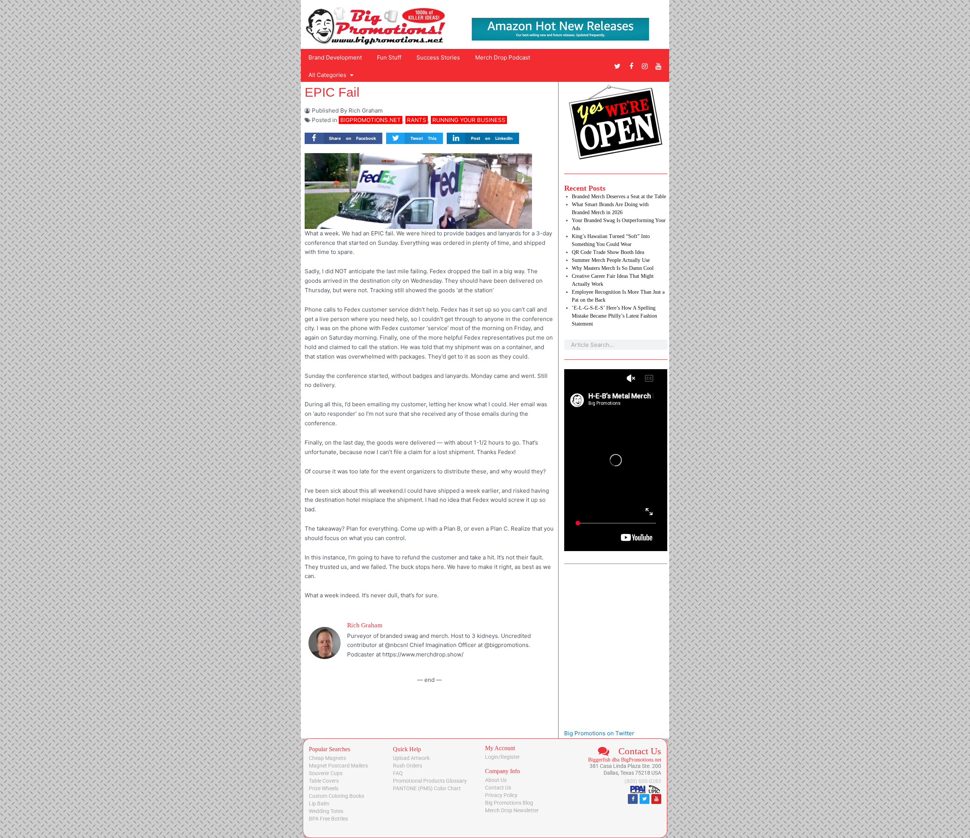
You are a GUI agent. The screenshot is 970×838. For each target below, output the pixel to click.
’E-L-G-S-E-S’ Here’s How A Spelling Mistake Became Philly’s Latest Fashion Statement (614, 316)
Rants (416, 120)
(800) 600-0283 (642, 781)
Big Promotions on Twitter (599, 733)
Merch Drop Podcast (502, 57)
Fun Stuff (389, 57)
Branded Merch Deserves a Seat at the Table (619, 196)
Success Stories (438, 57)
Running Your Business (468, 120)
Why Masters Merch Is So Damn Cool (613, 268)
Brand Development (335, 57)
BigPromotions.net (370, 120)
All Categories (327, 74)
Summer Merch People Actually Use (611, 260)
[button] (343, 138)
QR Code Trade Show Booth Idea (608, 252)
